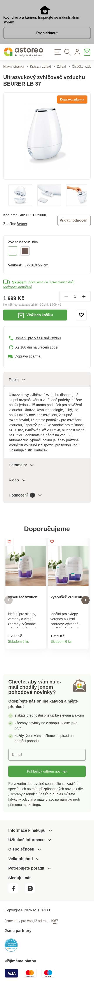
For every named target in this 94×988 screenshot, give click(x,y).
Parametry (18, 465)
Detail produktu (40, 643)
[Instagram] (32, 892)
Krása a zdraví (40, 66)
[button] (8, 600)
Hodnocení (21, 495)
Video (14, 480)
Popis (14, 379)
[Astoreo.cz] (23, 52)
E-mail (17, 754)
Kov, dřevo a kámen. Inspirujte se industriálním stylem (41, 19)
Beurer (22, 224)
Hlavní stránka (13, 66)
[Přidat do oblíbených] (81, 315)
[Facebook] (16, 892)
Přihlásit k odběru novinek (47, 771)
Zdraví (61, 66)
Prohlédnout (47, 33)
